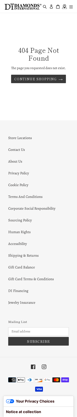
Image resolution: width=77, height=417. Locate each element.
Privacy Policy (18, 173)
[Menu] (71, 6)
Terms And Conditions (25, 196)
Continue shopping (35, 79)
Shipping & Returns (23, 255)
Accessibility (17, 243)
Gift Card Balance (21, 267)
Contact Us (16, 149)
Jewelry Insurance (21, 302)
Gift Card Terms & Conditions (31, 278)
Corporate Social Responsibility (31, 208)
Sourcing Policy (20, 220)
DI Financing (18, 290)
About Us (15, 161)
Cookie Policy (18, 184)
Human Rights (19, 231)
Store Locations (20, 137)
